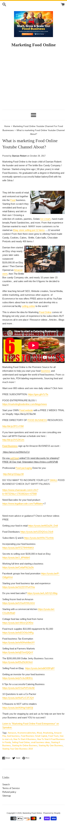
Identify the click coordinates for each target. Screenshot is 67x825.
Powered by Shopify (51, 813)
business (45, 370)
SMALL (53, 480)
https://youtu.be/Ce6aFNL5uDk (18, 567)
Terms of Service (11, 788)
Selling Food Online (21, 742)
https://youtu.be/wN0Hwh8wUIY (18, 642)
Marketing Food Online (32, 813)
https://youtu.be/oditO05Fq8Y (40, 668)
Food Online (45, 312)
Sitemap (6, 795)
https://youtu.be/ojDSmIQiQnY (17, 652)
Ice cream (45, 219)
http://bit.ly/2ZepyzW (13, 474)
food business (13, 736)
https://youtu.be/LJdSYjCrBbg (42, 593)
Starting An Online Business (24, 745)
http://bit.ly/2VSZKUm (13, 439)
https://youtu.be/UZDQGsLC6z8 (36, 531)
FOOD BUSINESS (37, 420)
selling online (28, 306)
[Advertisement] (33, 80)
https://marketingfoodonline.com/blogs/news (24, 404)
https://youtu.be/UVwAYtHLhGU (18, 603)
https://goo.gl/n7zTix (38, 394)
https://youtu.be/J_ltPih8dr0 (16, 557)
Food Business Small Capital (34, 736)
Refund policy (9, 792)
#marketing (48, 733)
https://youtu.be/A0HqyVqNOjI (17, 707)
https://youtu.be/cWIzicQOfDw (17, 622)
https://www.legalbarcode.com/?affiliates (22, 503)
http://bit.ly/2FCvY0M (13, 426)
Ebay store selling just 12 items (29, 230)
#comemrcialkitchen (26, 733)
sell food (14, 458)
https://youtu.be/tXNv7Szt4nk (39, 538)
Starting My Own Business (51, 745)
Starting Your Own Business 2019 (17, 749)
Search (6, 784)
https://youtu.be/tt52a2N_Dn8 (43, 525)
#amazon (12, 733)
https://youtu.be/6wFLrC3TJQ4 (18, 697)
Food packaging (24, 468)
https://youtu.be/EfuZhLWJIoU (17, 662)
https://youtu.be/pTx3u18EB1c (17, 678)
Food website (26, 410)
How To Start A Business (24, 739)
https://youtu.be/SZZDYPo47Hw (18, 587)
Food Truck (53, 736)
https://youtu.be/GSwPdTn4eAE (18, 688)
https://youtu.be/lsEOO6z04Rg (18, 632)
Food (12, 200)
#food (39, 733)
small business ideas (40, 742)
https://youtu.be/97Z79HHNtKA (18, 547)
